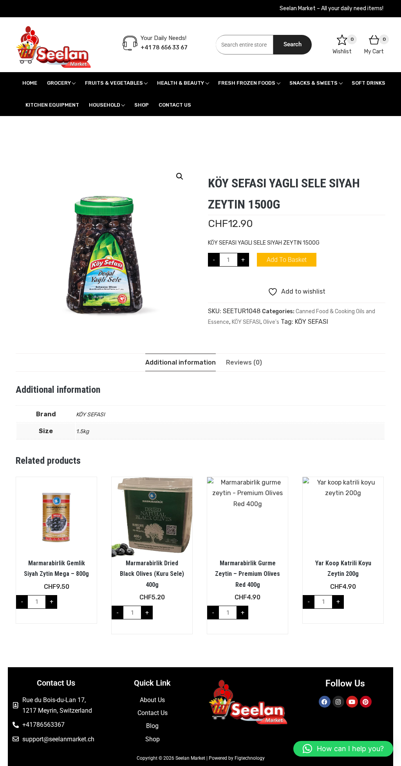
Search (293, 44)
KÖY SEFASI (246, 322)
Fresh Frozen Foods (246, 83)
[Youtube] (352, 702)
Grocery (59, 83)
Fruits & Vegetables (114, 83)
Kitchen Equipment (52, 105)
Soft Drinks (368, 83)
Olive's (271, 322)
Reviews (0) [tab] (244, 362)
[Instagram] (338, 702)
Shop (141, 105)
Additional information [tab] (180, 362)
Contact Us (175, 105)
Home (29, 83)
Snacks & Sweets (313, 83)
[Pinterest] (366, 702)
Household (104, 105)
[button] (180, 176)
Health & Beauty (180, 83)
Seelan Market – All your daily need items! (331, 8)
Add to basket (287, 259)
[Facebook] (325, 702)
